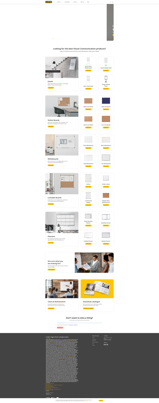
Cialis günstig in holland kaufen (50, 383)
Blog (88, 1)
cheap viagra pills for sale (49, 385)
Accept (101, 400)
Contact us (75, 1)
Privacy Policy (94, 339)
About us (82, 1)
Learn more (51, 87)
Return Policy (94, 340)
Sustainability (67, 1)
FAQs (93, 343)
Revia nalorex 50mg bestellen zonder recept (52, 387)
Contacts (93, 345)
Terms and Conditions (95, 342)
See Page (62, 339)
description (52, 342)
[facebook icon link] (106, 344)
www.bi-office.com (73, 341)
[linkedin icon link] (104, 344)
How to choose (51, 269)
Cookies (93, 337)
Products (59, 2)
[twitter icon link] (107, 344)
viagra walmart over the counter (50, 386)
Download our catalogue (88, 308)
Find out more (54, 35)
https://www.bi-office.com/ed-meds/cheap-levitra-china (53, 389)
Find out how (51, 308)
